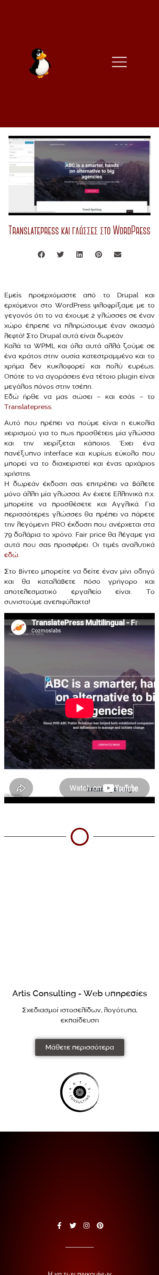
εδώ (11, 555)
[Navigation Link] (80, 1092)
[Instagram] (86, 1225)
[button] (41, 254)
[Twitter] (73, 1225)
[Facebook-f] (59, 1225)
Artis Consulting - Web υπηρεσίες (79, 993)
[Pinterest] (100, 1225)
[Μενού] (119, 62)
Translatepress (27, 407)
